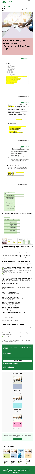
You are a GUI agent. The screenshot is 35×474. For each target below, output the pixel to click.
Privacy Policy (15, 472)
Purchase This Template (17, 360)
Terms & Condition (19, 472)
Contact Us (17, 439)
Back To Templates (7, 6)
